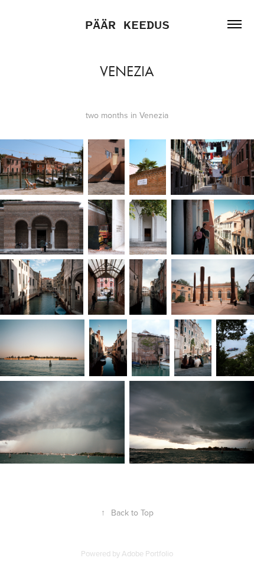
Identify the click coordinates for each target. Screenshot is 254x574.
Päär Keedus (127, 24)
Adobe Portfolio (147, 553)
